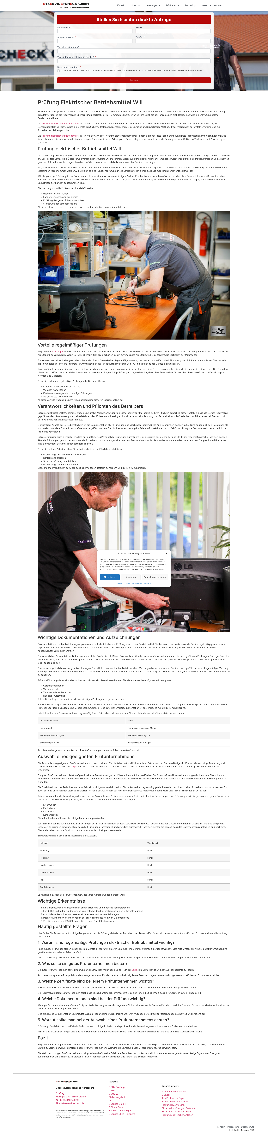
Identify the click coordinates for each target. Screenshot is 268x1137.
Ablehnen (131, 577)
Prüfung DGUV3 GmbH (174, 1104)
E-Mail (139, 27)
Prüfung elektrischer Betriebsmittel (60, 123)
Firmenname (64, 27)
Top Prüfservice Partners (175, 1101)
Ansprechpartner (66, 37)
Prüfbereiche (172, 5)
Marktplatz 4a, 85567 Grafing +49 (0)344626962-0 (71, 1096)
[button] (166, 553)
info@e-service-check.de (71, 1103)
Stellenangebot (117, 1097)
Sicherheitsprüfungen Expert (177, 1111)
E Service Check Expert (121, 1110)
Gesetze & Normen (212, 5)
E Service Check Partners (122, 1113)
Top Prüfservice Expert (174, 1098)
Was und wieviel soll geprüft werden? (76, 57)
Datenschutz (137, 583)
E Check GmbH (117, 1107)
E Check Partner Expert (174, 1091)
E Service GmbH (117, 1103)
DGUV (112, 1090)
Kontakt (121, 5)
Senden (134, 80)
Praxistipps (191, 5)
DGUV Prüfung (117, 1087)
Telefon (140, 37)
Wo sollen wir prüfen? (69, 47)
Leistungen (151, 5)
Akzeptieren (110, 577)
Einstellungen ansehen (154, 577)
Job (110, 1100)
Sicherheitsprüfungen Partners (178, 1108)
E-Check (166, 1094)
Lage (73, 766)
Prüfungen (58, 351)
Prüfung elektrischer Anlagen (177, 1114)
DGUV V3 (114, 1093)
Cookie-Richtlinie (123, 583)
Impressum (147, 583)
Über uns (135, 5)
